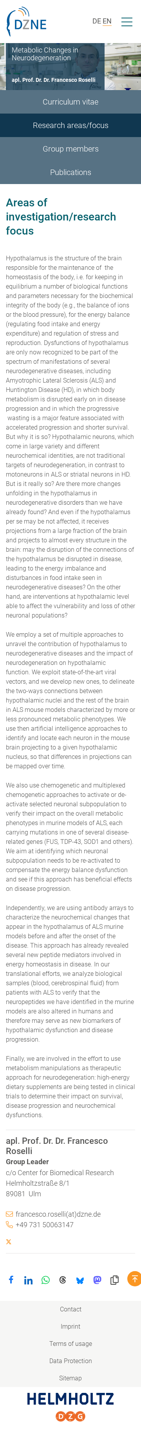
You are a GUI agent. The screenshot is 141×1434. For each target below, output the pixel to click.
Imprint (70, 1326)
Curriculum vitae (70, 102)
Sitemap (70, 1378)
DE (96, 21)
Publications (70, 172)
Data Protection (70, 1361)
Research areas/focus (70, 125)
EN (107, 21)
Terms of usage (70, 1343)
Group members (71, 149)
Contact (70, 1309)
